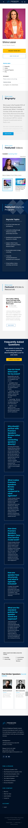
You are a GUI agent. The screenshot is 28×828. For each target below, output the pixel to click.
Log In (5, 807)
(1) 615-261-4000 (10, 748)
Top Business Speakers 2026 (10, 769)
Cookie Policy (18, 822)
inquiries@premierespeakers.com (14, 751)
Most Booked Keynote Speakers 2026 (13, 771)
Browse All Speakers (8, 782)
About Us (6, 791)
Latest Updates (7, 796)
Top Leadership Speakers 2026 (11, 776)
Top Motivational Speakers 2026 (11, 774)
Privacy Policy (9, 822)
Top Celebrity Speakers (9, 778)
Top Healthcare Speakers (10, 780)
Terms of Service (14, 824)
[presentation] (26, 694)
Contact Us (6, 798)
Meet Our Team (7, 793)
